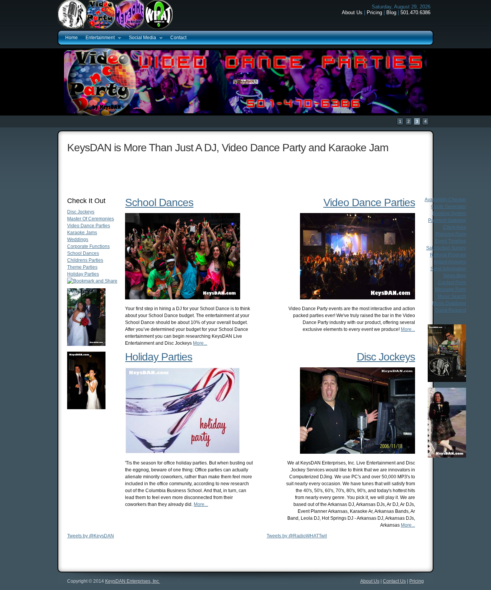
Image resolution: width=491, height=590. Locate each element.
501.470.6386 (415, 12)
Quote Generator (448, 206)
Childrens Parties (85, 260)
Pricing (374, 12)
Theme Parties (82, 267)
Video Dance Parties (88, 225)
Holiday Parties (83, 274)
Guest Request (450, 310)
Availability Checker (445, 199)
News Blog (454, 275)
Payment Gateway (447, 220)
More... (200, 343)
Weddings (77, 239)
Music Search (452, 296)
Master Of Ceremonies (90, 218)
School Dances (83, 253)
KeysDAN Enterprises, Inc (132, 581)
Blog (391, 12)
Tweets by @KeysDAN (90, 536)
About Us (352, 12)
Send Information (448, 268)
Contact (178, 37)
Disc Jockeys (80, 212)
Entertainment (98, 38)
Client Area (454, 227)
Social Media (140, 38)
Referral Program (448, 255)
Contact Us (394, 581)
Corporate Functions (88, 246)
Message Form (450, 289)
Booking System (449, 213)
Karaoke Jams (82, 232)
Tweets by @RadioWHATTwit (297, 536)
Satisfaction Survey (446, 248)
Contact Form (452, 282)
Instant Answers (449, 261)
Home (71, 37)
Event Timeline (450, 241)
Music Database (449, 303)
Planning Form (450, 234)
